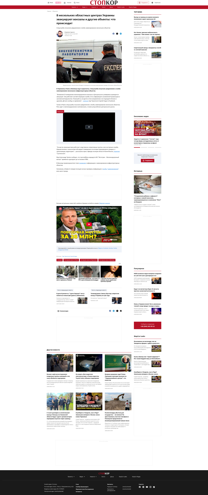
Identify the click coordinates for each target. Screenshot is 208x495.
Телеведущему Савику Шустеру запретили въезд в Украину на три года (105, 295)
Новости (94, 7)
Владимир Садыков (70, 32)
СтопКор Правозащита (82, 487)
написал (85, 101)
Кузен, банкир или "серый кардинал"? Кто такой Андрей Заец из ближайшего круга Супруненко (147, 359)
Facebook (105, 248)
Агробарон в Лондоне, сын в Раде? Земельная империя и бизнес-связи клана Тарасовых (88, 415)
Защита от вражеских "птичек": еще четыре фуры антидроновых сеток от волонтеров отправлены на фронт (146, 141)
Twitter (115, 248)
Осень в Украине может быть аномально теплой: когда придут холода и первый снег (147, 306)
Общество (55, 11)
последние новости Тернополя (89, 260)
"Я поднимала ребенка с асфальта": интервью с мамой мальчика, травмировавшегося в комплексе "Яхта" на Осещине (147, 199)
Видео (84, 7)
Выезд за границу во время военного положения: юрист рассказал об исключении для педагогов (146, 19)
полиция (59, 260)
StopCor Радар (132, 7)
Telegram (100, 248)
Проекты (74, 7)
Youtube (111, 248)
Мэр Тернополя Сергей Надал (69, 256)
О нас (77, 484)
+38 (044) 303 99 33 (148, 326)
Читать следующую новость (98, 290)
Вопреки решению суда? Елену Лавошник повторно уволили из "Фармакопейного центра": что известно (116, 377)
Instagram (60, 250)
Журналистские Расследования (85, 489)
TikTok (66, 250)
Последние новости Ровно (71, 260)
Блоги (103, 7)
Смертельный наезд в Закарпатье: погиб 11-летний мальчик (147, 49)
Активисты (79, 491)
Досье (111, 7)
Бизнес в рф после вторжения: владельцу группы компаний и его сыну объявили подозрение (58, 376)
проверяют (82, 163)
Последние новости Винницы (107, 260)
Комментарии (64, 311)
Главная (49, 11)
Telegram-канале (104, 203)
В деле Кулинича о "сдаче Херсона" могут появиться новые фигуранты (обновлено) (70, 295)
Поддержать (144, 2)
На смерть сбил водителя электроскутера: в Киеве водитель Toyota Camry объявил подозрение (87, 376)
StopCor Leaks (120, 7)
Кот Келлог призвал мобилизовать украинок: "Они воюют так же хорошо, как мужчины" (147, 34)
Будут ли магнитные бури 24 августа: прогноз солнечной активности (146, 290)
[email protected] (59, 491)
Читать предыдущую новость (65, 290)
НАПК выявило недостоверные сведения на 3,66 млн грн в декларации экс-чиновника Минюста (147, 276)
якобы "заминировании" (111, 169)
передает (117, 151)
